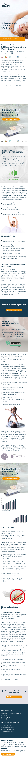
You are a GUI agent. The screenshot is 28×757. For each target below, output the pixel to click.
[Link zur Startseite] (6, 4)
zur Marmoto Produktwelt (11, 119)
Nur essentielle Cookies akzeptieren (13, 751)
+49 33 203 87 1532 (8, 729)
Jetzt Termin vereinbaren (14, 310)
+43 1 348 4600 (6, 717)
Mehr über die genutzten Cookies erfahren (13, 747)
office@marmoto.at (8, 719)
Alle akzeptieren (8, 754)
